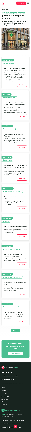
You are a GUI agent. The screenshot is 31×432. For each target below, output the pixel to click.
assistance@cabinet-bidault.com (15, 414)
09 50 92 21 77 (8, 417)
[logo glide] (3, 3)
